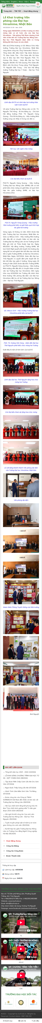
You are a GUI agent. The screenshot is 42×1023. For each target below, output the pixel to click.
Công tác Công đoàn (14, 851)
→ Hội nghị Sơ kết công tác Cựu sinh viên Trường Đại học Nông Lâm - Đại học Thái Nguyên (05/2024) (18, 816)
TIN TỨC (17, 11)
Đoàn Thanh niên (13, 856)
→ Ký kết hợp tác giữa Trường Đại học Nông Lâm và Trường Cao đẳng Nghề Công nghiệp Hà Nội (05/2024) (20, 831)
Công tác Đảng (12, 846)
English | (14, 2)
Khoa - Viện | (24, 2)
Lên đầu (36, 1021)
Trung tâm (34, 2)
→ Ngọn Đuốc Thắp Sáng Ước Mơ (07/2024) (19, 788)
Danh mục (8, 1021)
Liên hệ (23, 1021)
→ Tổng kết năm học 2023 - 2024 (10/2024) (19, 772)
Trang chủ (8, 11)
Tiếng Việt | (5, 2)
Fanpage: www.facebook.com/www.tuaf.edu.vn (19, 908)
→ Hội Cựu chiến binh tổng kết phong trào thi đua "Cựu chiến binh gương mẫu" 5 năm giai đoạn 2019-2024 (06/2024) (20, 808)
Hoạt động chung (31, 11)
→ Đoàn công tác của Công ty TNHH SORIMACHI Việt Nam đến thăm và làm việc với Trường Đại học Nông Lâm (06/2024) (20, 799)
